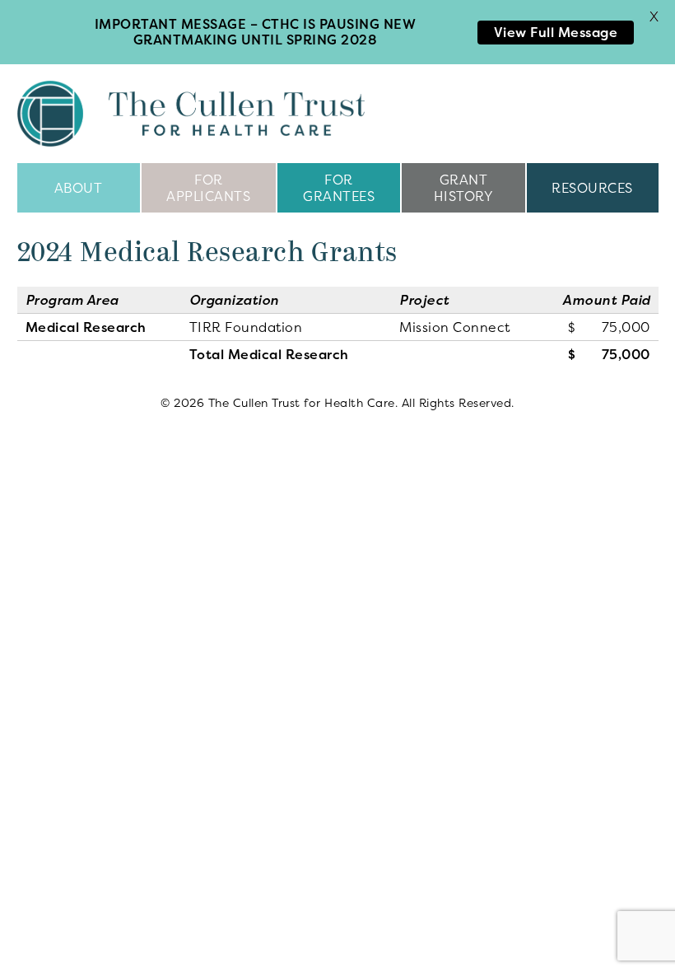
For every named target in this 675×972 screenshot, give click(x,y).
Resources (592, 188)
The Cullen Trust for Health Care (191, 114)
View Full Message (556, 32)
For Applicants (208, 188)
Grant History (464, 188)
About (78, 188)
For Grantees (339, 188)
